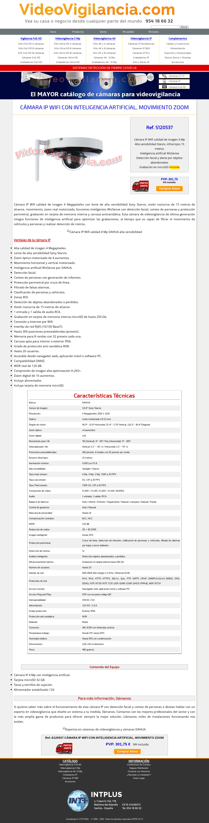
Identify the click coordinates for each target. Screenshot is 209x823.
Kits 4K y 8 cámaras (104, 48)
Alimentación (177, 48)
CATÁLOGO (70, 761)
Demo (103, 31)
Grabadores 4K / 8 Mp (104, 62)
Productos (78, 31)
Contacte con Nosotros (139, 771)
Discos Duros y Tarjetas (178, 57)
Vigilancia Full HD (31, 38)
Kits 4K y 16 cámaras (104, 52)
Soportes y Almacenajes (177, 52)
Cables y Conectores (177, 43)
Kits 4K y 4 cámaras (104, 43)
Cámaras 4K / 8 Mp (104, 57)
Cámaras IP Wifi (141, 48)
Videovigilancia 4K (104, 38)
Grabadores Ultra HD (68, 62)
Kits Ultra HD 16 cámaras (68, 52)
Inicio (53, 31)
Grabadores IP (141, 57)
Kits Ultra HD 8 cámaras (67, 48)
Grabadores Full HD (31, 62)
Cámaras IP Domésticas (141, 43)
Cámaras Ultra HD (68, 57)
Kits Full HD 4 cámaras (31, 43)
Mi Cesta (153, 31)
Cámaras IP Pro (141, 52)
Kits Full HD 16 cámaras (31, 52)
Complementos (178, 38)
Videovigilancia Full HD (70, 764)
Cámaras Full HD (31, 57)
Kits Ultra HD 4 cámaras (67, 43)
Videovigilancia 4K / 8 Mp (70, 771)
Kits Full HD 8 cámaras (31, 48)
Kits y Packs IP (141, 62)
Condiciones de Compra (139, 764)
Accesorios (178, 62)
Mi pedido (128, 31)
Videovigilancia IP (141, 38)
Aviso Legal (138, 778)
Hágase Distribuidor (138, 768)
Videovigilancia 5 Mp (67, 38)
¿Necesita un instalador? (139, 774)
